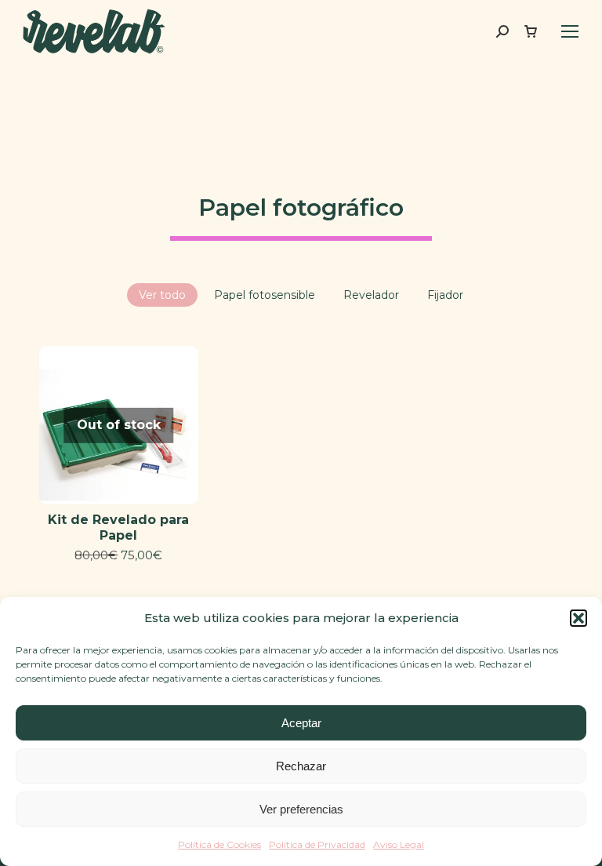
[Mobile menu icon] (569, 31)
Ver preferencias (301, 809)
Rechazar (301, 766)
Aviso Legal (398, 844)
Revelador (371, 295)
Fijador (445, 295)
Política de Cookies (219, 844)
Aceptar (301, 723)
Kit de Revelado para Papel (118, 527)
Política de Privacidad (317, 844)
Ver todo (162, 295)
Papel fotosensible (264, 295)
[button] (578, 618)
